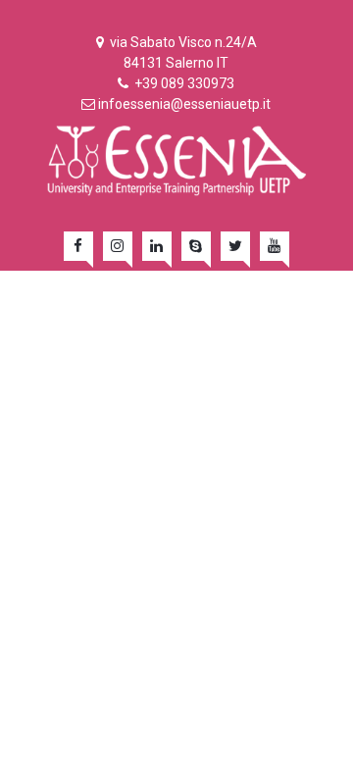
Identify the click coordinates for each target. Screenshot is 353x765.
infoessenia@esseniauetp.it (184, 104)
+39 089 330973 (182, 83)
